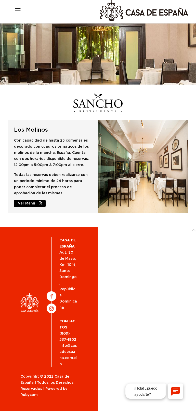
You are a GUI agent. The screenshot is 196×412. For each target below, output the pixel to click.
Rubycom (29, 395)
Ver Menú (27, 203)
